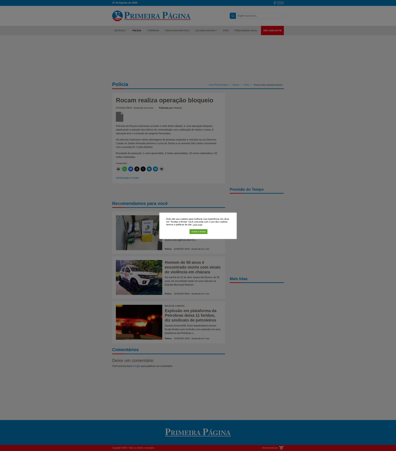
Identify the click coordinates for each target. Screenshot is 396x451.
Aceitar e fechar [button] (198, 231)
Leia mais (197, 224)
